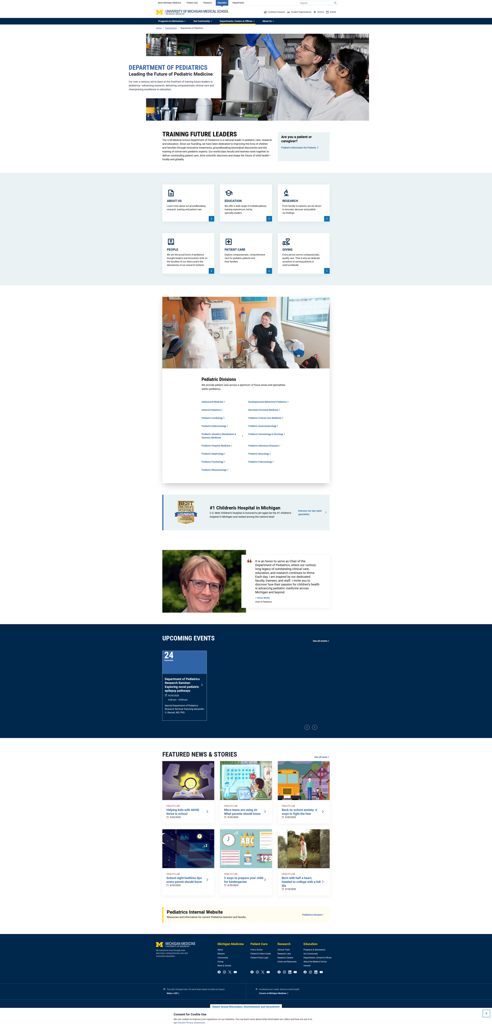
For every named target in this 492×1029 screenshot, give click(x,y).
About (220, 949)
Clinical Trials (284, 949)
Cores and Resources (287, 961)
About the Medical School (315, 961)
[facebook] (219, 972)
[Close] (486, 1013)
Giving (220, 961)
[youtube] (235, 972)
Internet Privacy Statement (191, 1022)
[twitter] (229, 972)
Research (207, 3)
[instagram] (224, 972)
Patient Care (192, 3)
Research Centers (285, 957)
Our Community (311, 953)
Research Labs (284, 953)
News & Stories (224, 965)
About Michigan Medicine (169, 3)
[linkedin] (289, 972)
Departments (238, 3)
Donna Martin (263, 598)
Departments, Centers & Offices (317, 957)
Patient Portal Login (259, 957)
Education (222, 3)
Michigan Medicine (231, 944)
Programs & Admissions (314, 949)
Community (223, 957)
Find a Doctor (256, 949)
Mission (221, 953)
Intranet (307, 965)
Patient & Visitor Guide (260, 953)
